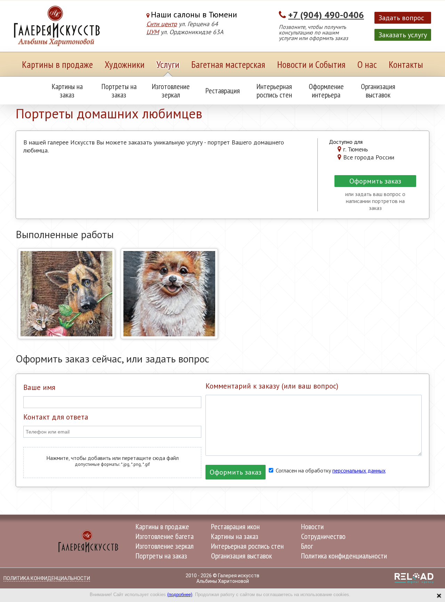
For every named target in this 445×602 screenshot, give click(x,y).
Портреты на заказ (119, 90)
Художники (125, 64)
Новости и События (311, 64)
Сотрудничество (323, 536)
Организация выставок (378, 90)
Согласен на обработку (330, 470)
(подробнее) (179, 594)
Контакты (406, 64)
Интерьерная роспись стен (274, 90)
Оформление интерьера (326, 90)
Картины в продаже (57, 64)
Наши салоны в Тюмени (194, 14)
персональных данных (359, 470)
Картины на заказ (67, 90)
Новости (312, 526)
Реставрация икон (235, 526)
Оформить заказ (375, 181)
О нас (367, 64)
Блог (307, 546)
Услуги (167, 64)
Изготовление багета (165, 536)
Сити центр (161, 24)
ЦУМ (152, 32)
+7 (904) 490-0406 (326, 15)
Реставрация (222, 90)
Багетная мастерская (228, 64)
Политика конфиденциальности (344, 556)
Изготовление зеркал (171, 90)
